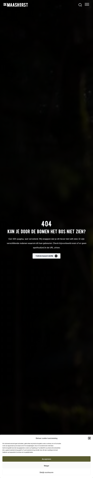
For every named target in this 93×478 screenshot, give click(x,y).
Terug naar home (44, 256)
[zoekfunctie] (80, 5)
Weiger (46, 466)
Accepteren (46, 459)
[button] (89, 438)
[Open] (87, 5)
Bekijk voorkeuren (46, 472)
